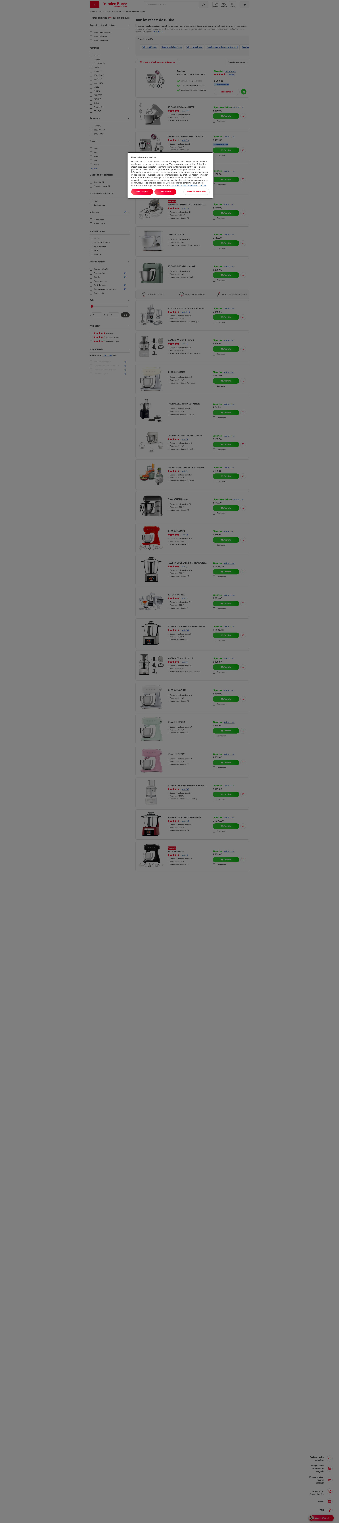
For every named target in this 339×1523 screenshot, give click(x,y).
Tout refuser (165, 191)
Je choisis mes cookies (196, 191)
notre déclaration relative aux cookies (188, 185)
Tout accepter (142, 191)
